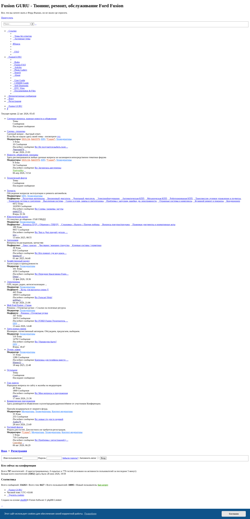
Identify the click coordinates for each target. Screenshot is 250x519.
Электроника (13, 282)
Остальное (12, 370)
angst (15, 396)
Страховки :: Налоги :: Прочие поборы (80, 224)
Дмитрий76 (18, 149)
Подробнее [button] (90, 513)
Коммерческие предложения (21, 401)
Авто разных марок (16, 328)
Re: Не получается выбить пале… (51, 147)
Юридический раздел (17, 216)
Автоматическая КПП (133, 198)
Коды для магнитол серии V (35, 289)
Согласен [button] (234, 514)
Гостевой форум (15, 427)
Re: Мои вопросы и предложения (51, 393)
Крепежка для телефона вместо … (51, 360)
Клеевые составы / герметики (86, 245)
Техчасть (11, 190)
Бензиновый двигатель (58, 198)
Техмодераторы (64, 139)
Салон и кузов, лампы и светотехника (84, 201)
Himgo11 (17, 362)
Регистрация (19, 450)
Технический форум (17, 178)
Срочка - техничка (16, 131)
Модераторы (28, 411)
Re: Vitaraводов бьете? (46, 341)
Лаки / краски (29, 245)
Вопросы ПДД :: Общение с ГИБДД (40, 224)
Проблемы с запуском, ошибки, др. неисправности (131, 201)
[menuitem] (22, 36)
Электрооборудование (109, 198)
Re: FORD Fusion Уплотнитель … (51, 321)
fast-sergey (103, 485)
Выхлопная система (53, 201)
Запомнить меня (88, 458)
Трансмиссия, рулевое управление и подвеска (218, 198)
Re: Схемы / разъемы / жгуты (49, 209)
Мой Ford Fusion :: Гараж (19, 305)
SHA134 (26, 139)
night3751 (17, 211)
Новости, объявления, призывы (22, 155)
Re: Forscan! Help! (43, 297)
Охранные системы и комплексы (175, 201)
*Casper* (50, 139)
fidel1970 (35, 139)
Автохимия (12, 240)
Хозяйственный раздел (18, 261)
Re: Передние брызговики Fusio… (52, 274)
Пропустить (7, 17)
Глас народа (13, 383)
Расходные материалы (34, 198)
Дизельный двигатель (84, 198)
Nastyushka (18, 170)
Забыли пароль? (70, 458)
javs (14, 235)
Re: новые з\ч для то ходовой (49, 419)
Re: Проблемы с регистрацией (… (51, 440)
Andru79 (17, 422)
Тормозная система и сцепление (24, 201)
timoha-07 (17, 256)
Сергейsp (17, 442)
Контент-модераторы (62, 411)
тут (58, 136)
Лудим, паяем (13, 349)
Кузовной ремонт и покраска (209, 201)
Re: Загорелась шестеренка (48, 168)
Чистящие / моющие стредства (54, 245)
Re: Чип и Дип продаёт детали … (51, 232)
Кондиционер (233, 201)
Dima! (16, 276)
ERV (43, 139)
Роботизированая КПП (181, 198)
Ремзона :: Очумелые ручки (34, 313)
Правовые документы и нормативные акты (154, 224)
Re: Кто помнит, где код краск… (51, 253)
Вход (4, 450)
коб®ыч (17, 300)
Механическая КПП (157, 198)
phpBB (23, 500)
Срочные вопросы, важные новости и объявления (31, 118)
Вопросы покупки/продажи (116, 224)
